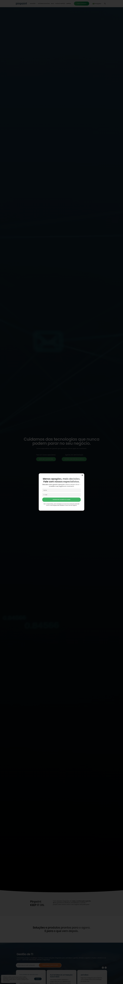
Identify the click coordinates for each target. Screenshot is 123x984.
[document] (61, 492)
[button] (82, 475)
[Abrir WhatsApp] (119, 980)
